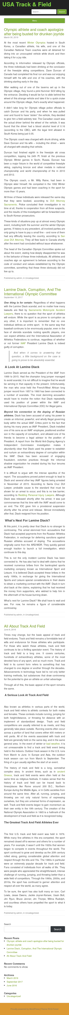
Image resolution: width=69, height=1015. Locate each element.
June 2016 (12, 985)
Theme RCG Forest (49, 1008)
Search (7, 924)
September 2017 (15, 981)
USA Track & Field (26, 4)
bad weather (53, 743)
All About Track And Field (24, 626)
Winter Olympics (36, 42)
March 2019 (12, 978)
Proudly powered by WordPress (25, 1008)
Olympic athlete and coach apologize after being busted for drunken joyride (34, 31)
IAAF (22, 343)
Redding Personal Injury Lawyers (36, 495)
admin (19, 277)
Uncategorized (32, 277)
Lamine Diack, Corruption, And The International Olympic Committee (32, 291)
